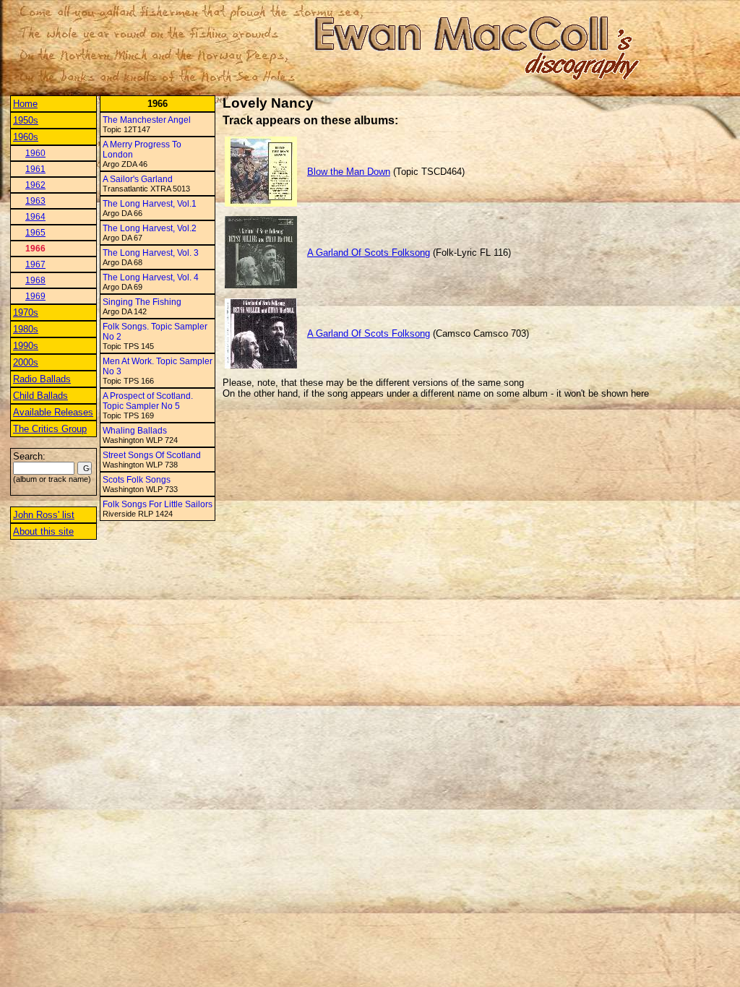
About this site (43, 531)
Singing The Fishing (142, 302)
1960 (35, 153)
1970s (25, 312)
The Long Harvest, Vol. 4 (151, 277)
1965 (35, 233)
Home (25, 103)
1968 (35, 280)
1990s (25, 345)
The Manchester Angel (147, 120)
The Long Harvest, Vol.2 (150, 228)
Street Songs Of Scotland (152, 455)
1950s (25, 120)
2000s (25, 362)
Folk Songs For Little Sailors (157, 504)
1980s (25, 329)
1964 (35, 217)
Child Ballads (40, 395)
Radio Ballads (42, 379)
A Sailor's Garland (138, 179)
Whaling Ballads (135, 431)
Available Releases (53, 412)
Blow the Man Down (348, 171)
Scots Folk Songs (137, 480)
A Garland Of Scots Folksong (368, 252)
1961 (35, 169)
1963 (35, 201)
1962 (35, 185)
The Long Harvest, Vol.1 (150, 204)
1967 (35, 264)
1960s (25, 137)
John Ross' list (43, 514)
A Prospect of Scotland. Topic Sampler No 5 (148, 401)
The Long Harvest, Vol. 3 (151, 253)
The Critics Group (50, 428)
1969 (35, 296)
